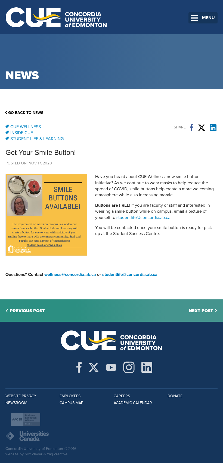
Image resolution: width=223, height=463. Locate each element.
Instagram (129, 367)
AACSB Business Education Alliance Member (25, 419)
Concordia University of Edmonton (56, 17)
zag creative (57, 454)
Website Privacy (20, 396)
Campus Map (71, 403)
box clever (33, 454)
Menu (208, 17)
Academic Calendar (133, 403)
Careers (122, 396)
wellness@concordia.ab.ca (70, 274)
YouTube (111, 367)
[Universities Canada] (111, 436)
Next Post (201, 311)
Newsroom (16, 403)
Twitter (201, 127)
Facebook (191, 128)
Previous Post (27, 311)
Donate (175, 396)
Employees (70, 396)
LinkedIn (213, 128)
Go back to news (25, 112)
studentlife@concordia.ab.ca (143, 217)
